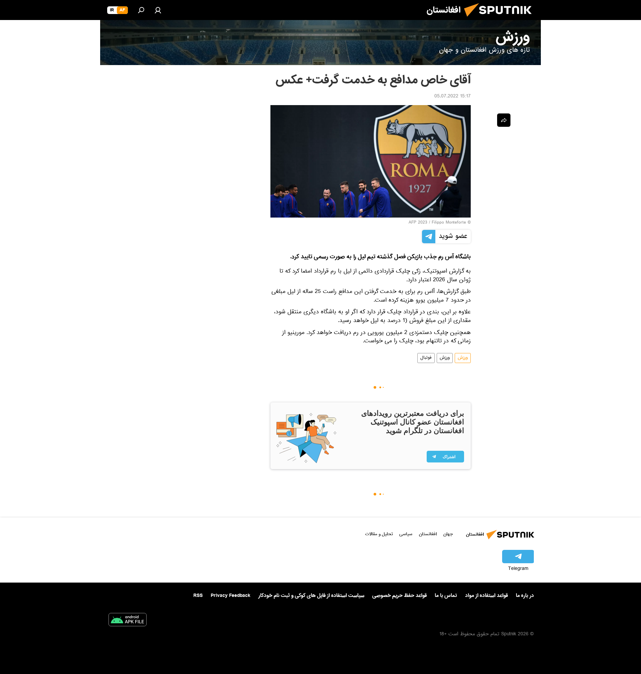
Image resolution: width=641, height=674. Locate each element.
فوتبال (426, 358)
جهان (448, 534)
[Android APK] (127, 621)
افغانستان (428, 534)
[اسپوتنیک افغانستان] (500, 19)
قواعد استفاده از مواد (486, 595)
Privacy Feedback (230, 596)
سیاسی (405, 534)
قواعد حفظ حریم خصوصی (399, 595)
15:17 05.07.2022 (452, 96)
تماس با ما (446, 596)
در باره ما (525, 595)
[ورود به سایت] (158, 10)
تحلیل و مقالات (379, 534)
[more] (503, 120)
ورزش (463, 358)
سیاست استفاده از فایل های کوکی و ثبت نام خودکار (311, 595)
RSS (198, 595)
